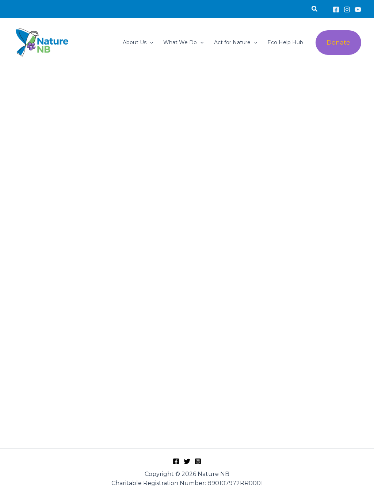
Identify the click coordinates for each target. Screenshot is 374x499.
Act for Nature (232, 42)
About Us (134, 42)
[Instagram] (347, 9)
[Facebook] (336, 9)
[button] (315, 9)
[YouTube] (358, 9)
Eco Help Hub (285, 42)
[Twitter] (187, 461)
